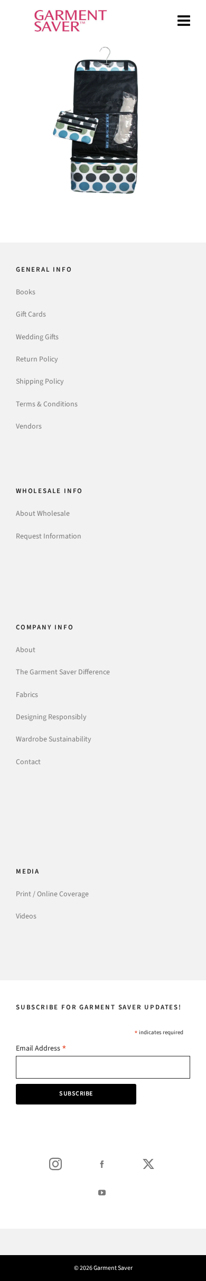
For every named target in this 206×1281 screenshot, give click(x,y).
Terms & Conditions (47, 404)
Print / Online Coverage (52, 894)
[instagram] (55, 1163)
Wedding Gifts (37, 337)
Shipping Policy (40, 381)
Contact (28, 762)
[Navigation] (183, 21)
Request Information (48, 536)
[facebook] (102, 1163)
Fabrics (27, 695)
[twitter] (148, 1163)
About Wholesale (43, 513)
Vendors (29, 426)
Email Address (41, 1049)
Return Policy (37, 359)
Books (25, 292)
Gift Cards (31, 314)
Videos (26, 916)
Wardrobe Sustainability (53, 739)
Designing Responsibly (51, 717)
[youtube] (102, 1192)
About (25, 650)
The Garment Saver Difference (63, 672)
